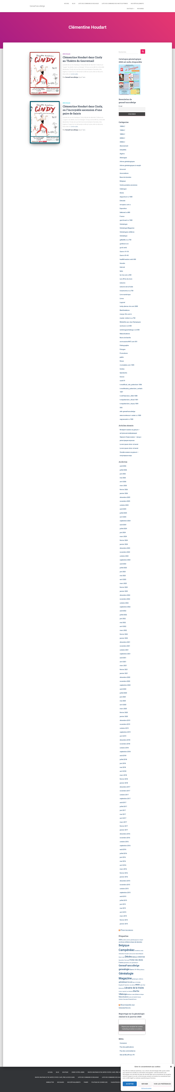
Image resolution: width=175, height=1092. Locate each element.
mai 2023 (123, 575)
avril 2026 (123, 481)
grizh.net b (123, 247)
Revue (122, 361)
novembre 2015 (125, 884)
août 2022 (123, 611)
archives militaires (125, 942)
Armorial (123, 169)
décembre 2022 (125, 595)
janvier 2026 (124, 493)
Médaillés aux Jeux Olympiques (130, 322)
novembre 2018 (125, 744)
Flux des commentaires (127, 1051)
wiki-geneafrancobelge (127, 411)
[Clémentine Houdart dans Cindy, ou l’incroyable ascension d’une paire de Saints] (45, 122)
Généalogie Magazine (127, 228)
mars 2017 (123, 822)
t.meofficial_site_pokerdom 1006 (131, 384)
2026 (120, 940)
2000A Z (122, 138)
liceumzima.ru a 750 (126, 291)
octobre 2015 (124, 888)
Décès (122, 193)
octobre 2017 (124, 795)
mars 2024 (123, 536)
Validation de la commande (120, 1082)
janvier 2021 (124, 673)
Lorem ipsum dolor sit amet (129, 444)
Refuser (145, 1084)
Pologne (122, 349)
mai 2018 (123, 767)
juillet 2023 (123, 568)
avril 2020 (123, 704)
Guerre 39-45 (124, 255)
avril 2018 (123, 771)
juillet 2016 (123, 853)
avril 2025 (123, 517)
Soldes (122, 369)
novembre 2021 (125, 646)
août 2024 (123, 525)
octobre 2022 (124, 603)
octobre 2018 (124, 748)
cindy (141, 950)
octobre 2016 (124, 841)
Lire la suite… (75, 74)
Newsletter (50, 1082)
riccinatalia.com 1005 (127, 365)
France (122, 216)
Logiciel (122, 302)
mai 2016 (123, 861)
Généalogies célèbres (127, 232)
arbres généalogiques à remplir (135, 940)
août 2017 (123, 802)
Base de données (125, 177)
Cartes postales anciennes (128, 185)
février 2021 (124, 669)
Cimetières (137, 950)
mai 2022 (123, 622)
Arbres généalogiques (127, 161)
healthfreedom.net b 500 (128, 259)
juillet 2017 (123, 806)
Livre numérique (125, 294)
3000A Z (122, 142)
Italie (121, 271)
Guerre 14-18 (124, 251)
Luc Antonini (129, 991)
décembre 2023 (125, 548)
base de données (136, 942)
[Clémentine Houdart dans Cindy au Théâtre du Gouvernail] (45, 73)
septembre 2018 (125, 751)
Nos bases (140, 8)
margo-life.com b (126, 314)
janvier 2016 (124, 877)
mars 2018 (123, 775)
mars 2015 (123, 916)
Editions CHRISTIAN (138, 957)
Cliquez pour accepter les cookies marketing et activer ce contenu (132, 1028)
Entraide (122, 200)
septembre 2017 (125, 798)
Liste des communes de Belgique (88, 3)
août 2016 (123, 849)
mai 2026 (123, 478)
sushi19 (122, 380)
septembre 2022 (125, 607)
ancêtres (124, 940)
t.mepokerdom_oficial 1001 (129, 400)
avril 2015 (123, 912)
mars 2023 (123, 583)
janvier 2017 (124, 830)
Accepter (130, 1084)
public (122, 357)
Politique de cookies (146, 1088)
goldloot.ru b (124, 244)
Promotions (124, 353)
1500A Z (122, 130)
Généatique (123, 236)
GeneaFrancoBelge (129, 965)
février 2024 (124, 540)
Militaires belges (139, 994)
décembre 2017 (125, 787)
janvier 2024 (124, 544)
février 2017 (124, 826)
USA (121, 407)
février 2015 (124, 920)
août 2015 (123, 896)
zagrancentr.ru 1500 (126, 419)
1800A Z (122, 134)
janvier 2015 (124, 924)
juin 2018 (123, 763)
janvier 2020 (124, 716)
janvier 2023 (124, 591)
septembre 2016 (125, 845)
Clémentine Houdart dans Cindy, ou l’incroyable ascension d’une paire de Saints (83, 110)
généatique (123, 982)
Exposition (123, 208)
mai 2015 (123, 908)
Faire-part (126, 960)
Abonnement (124, 146)
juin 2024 (123, 532)
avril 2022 (123, 626)
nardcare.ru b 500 (126, 326)
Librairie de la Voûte (126, 287)
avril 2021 (123, 662)
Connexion (123, 1043)
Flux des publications (127, 1047)
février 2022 (124, 634)
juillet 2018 (123, 759)
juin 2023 (123, 571)
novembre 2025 (125, 501)
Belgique (123, 181)
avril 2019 (123, 736)
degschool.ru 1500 (126, 197)
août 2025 (123, 509)
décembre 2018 (125, 740)
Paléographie (124, 345)
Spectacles (66, 54)
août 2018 (123, 755)
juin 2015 (123, 904)
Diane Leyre (122, 957)
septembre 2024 (125, 521)
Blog (73, 3)
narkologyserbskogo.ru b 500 (129, 330)
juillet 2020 (123, 693)
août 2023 (123, 564)
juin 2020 (123, 697)
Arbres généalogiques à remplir (130, 165)
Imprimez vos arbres (130, 985)
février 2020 (124, 712)
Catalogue (123, 189)
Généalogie (123, 224)
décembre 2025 (125, 497)
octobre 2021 (124, 650)
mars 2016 (123, 869)
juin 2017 (123, 810)
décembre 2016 (125, 834)
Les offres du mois (126, 279)
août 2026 (123, 466)
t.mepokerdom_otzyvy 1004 (129, 403)
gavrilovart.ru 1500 (126, 220)
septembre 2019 (125, 732)
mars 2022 (123, 630)
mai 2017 (123, 814)
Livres (122, 298)
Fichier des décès (136, 960)
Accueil (66, 3)
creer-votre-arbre (78, 1072)
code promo (132, 953)
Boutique (130, 8)
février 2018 (124, 779)
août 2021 (123, 658)
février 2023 (124, 587)
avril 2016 (123, 865)
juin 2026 (123, 474)
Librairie (122, 283)
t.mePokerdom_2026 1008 (128, 396)
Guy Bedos (141, 969)
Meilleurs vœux (131, 994)
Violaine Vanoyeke (123, 999)
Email (120, 106)
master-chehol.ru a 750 (127, 318)
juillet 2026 (123, 470)
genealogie (124, 969)
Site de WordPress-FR (127, 1055)
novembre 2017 (125, 791)
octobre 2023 (124, 556)
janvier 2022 (124, 638)
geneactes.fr (135, 962)
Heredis (122, 263)
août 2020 (123, 689)
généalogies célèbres (137, 979)
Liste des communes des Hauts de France (115, 3)
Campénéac (126, 950)
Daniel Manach (139, 953)
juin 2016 (123, 857)
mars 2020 (123, 708)
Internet (122, 267)
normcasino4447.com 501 (128, 341)
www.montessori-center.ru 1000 (130, 415)
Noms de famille (125, 337)
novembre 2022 (125, 599)
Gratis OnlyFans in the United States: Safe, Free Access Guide (107, 1072)
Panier (86, 1082)
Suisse (122, 377)
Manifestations (125, 310)
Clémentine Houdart (124, 953)
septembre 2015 (125, 892)
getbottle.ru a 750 (125, 240)
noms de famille (133, 997)
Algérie (122, 154)
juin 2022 (123, 618)
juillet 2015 (123, 900)
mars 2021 (123, 665)
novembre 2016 (125, 838)
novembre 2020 (125, 681)
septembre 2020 (125, 685)
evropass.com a (125, 204)
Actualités (123, 150)
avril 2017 (123, 818)
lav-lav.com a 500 (125, 275)
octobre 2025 (124, 505)
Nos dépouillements (137, 3)
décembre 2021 (125, 642)
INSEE (137, 985)
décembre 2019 (125, 720)
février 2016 (124, 873)
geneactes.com (127, 962)
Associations (124, 173)
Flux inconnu (127, 930)
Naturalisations (125, 333)
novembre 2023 (125, 552)
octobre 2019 (124, 728)
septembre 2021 (125, 654)
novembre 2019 (125, 724)
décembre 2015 (125, 881)
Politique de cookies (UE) (99, 1082)
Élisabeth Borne (132, 999)
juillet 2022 (123, 615)
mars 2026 (123, 485)
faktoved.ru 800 (125, 212)
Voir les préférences (162, 1084)
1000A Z (122, 126)
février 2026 (124, 489)
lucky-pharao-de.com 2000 (129, 306)
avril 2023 (123, 579)
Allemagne (123, 157)
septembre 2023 (125, 560)
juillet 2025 (123, 513)
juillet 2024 (123, 528)
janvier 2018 (124, 783)
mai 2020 (123, 701)
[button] (171, 1067)
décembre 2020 (125, 677)
